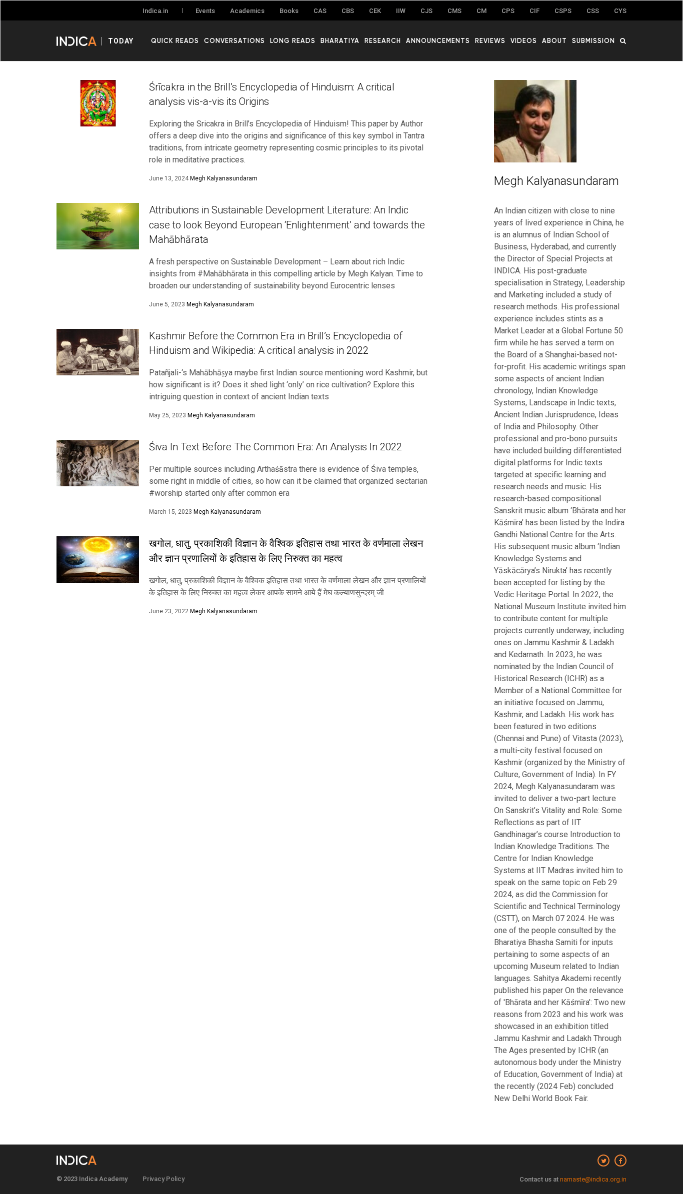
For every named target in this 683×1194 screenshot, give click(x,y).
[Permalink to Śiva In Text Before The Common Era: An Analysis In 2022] (97, 463)
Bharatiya (340, 40)
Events (205, 10)
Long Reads (293, 40)
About (554, 40)
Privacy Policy (163, 1179)
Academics (247, 10)
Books (289, 10)
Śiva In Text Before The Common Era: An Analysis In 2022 (275, 447)
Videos (523, 40)
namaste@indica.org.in (593, 1179)
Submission (593, 40)
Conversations (234, 40)
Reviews (490, 40)
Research (382, 40)
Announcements (438, 40)
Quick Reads (175, 40)
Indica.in (155, 10)
